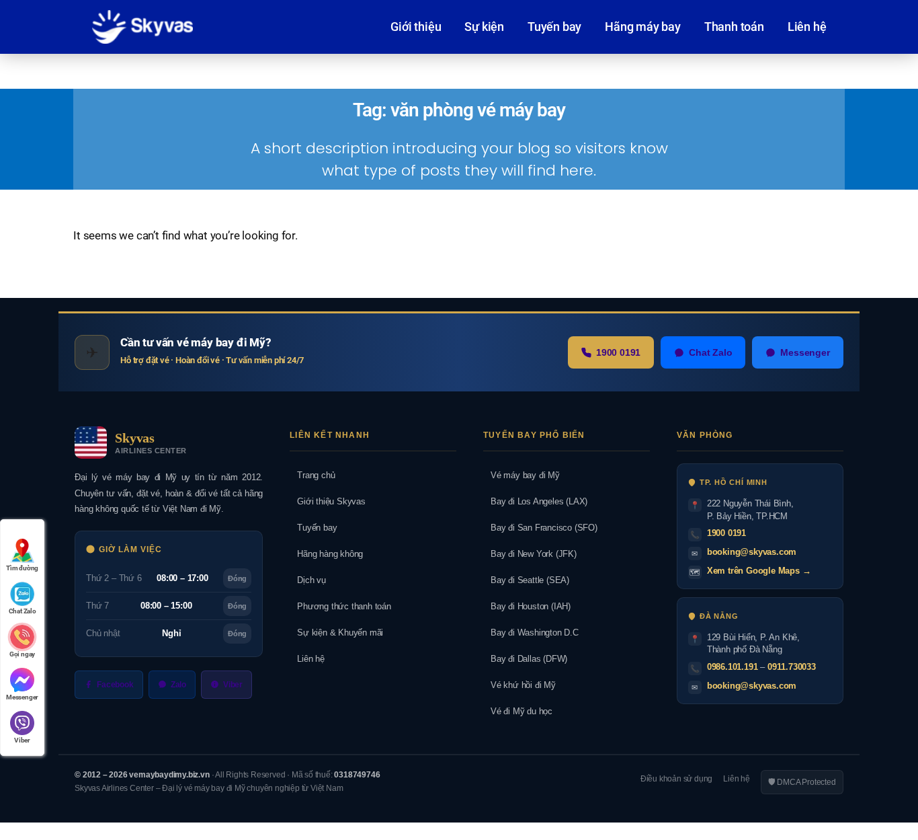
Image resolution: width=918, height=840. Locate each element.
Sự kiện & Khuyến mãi (336, 632)
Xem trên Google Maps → (759, 571)
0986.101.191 (732, 667)
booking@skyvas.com (751, 552)
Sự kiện (484, 27)
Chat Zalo (710, 352)
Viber (233, 684)
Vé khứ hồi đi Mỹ (519, 685)
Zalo (178, 684)
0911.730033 (791, 667)
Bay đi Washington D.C (531, 632)
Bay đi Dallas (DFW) (525, 659)
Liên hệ (807, 27)
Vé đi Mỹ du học (517, 711)
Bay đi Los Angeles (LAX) (535, 501)
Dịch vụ (307, 580)
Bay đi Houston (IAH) (527, 606)
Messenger (804, 352)
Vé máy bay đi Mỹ (521, 475)
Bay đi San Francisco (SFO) (540, 528)
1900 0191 (618, 352)
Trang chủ (312, 475)
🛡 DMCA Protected (802, 782)
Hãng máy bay (643, 27)
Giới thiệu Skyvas (327, 501)
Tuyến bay (554, 27)
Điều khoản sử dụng (676, 779)
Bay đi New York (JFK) (530, 554)
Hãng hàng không (326, 554)
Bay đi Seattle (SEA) (526, 580)
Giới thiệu (415, 27)
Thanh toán (734, 27)
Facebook (115, 684)
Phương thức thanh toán (340, 606)
